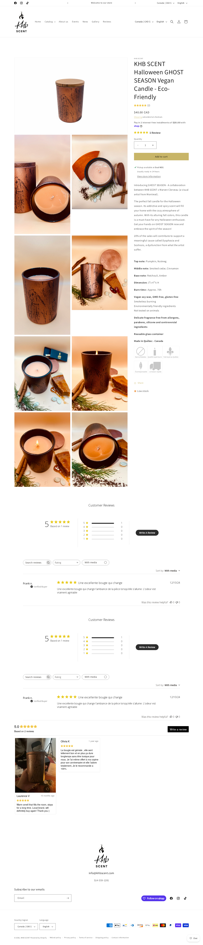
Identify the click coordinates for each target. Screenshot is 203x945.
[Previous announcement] (67, 3)
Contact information (120, 937)
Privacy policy (70, 937)
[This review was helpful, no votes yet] (171, 602)
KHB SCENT (25, 938)
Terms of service (85, 937)
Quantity (138, 139)
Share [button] (141, 382)
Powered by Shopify (38, 938)
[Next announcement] (135, 3)
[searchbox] (34, 562)
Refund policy (55, 937)
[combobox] (66, 562)
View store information (149, 176)
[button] (50, 21)
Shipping (138, 117)
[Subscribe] (67, 898)
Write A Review (147, 532)
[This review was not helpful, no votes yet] (177, 602)
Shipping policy (102, 937)
